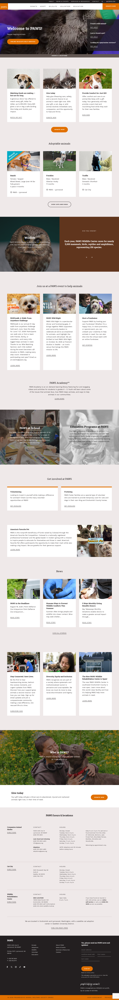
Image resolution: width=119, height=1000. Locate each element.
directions (11, 832)
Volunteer (65, 6)
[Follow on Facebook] (8, 968)
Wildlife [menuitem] (34, 950)
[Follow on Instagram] (17, 968)
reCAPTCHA (99, 975)
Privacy (108, 997)
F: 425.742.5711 (12, 960)
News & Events (62, 1)
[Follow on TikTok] (21, 968)
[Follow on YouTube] (25, 968)
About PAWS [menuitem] (60, 945)
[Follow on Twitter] (12, 968)
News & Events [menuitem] (60, 947)
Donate (33, 6)
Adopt (43, 6)
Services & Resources (80, 1)
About (51, 1)
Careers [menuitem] (58, 952)
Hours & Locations (59, 55)
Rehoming (89, 845)
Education (78, 6)
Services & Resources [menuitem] (63, 950)
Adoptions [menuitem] (35, 947)
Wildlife (53, 6)
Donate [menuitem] (34, 945)
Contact (95, 1)
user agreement (94, 997)
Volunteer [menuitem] (35, 952)
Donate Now (111, 6)
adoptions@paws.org (40, 851)
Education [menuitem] (35, 954)
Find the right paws (59, 928)
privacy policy (90, 972)
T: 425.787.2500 (12, 958)
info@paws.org (38, 843)
